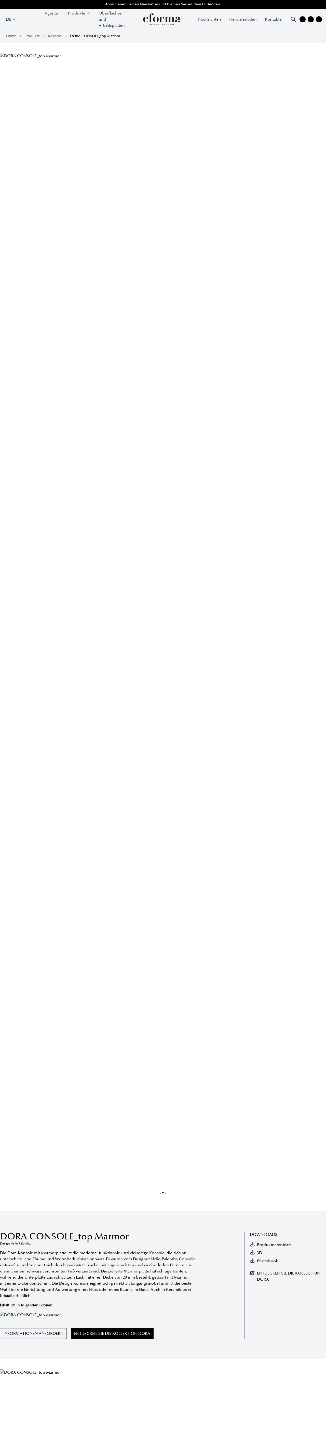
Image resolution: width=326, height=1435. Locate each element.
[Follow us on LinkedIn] (319, 19)
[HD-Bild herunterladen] (163, 1192)
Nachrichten (209, 19)
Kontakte (273, 19)
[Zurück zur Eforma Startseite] (161, 19)
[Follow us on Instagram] (303, 19)
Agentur (52, 13)
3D (259, 1252)
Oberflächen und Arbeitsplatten (112, 19)
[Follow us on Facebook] (311, 19)
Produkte (32, 36)
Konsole (55, 36)
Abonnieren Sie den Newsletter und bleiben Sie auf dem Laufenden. (163, 4)
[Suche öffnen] (293, 19)
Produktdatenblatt (274, 1244)
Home (11, 36)
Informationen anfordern (33, 1333)
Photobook (267, 1261)
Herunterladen (243, 19)
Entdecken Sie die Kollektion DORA (112, 1333)
